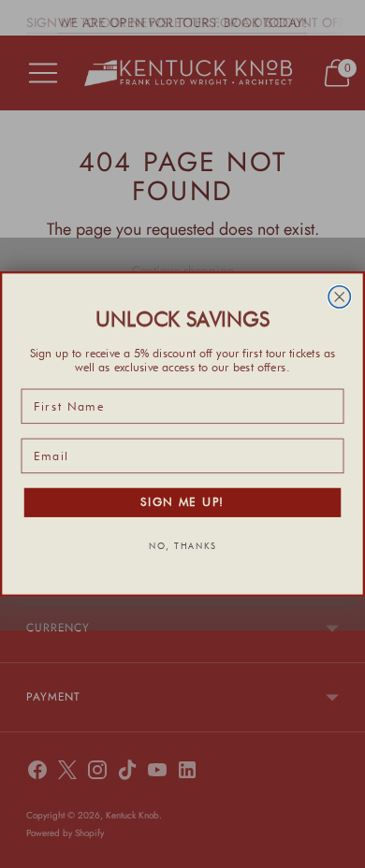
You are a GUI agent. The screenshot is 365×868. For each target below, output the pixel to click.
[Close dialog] (339, 297)
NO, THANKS (182, 546)
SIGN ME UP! (182, 503)
